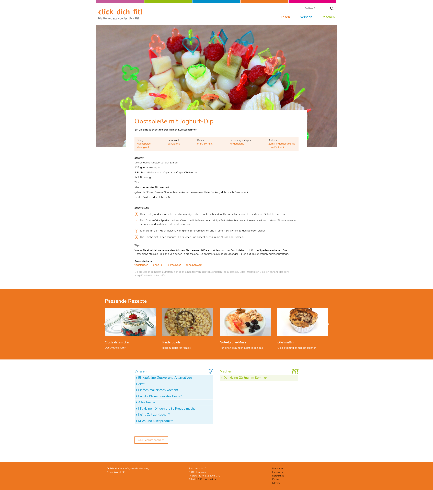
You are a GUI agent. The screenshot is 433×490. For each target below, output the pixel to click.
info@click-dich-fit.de (206, 479)
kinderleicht (237, 144)
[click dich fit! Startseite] (120, 19)
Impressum (277, 472)
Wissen (306, 17)
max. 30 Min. (205, 144)
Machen (329, 17)
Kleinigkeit (143, 147)
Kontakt (276, 479)
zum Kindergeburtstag (281, 144)
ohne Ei (157, 265)
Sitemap (276, 483)
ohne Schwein (194, 265)
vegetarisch (141, 265)
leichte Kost (174, 265)
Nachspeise (144, 144)
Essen (285, 17)
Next (327, 324)
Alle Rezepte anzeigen (151, 440)
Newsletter (277, 468)
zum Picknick (276, 147)
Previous (105, 324)
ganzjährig (174, 144)
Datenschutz (278, 475)
